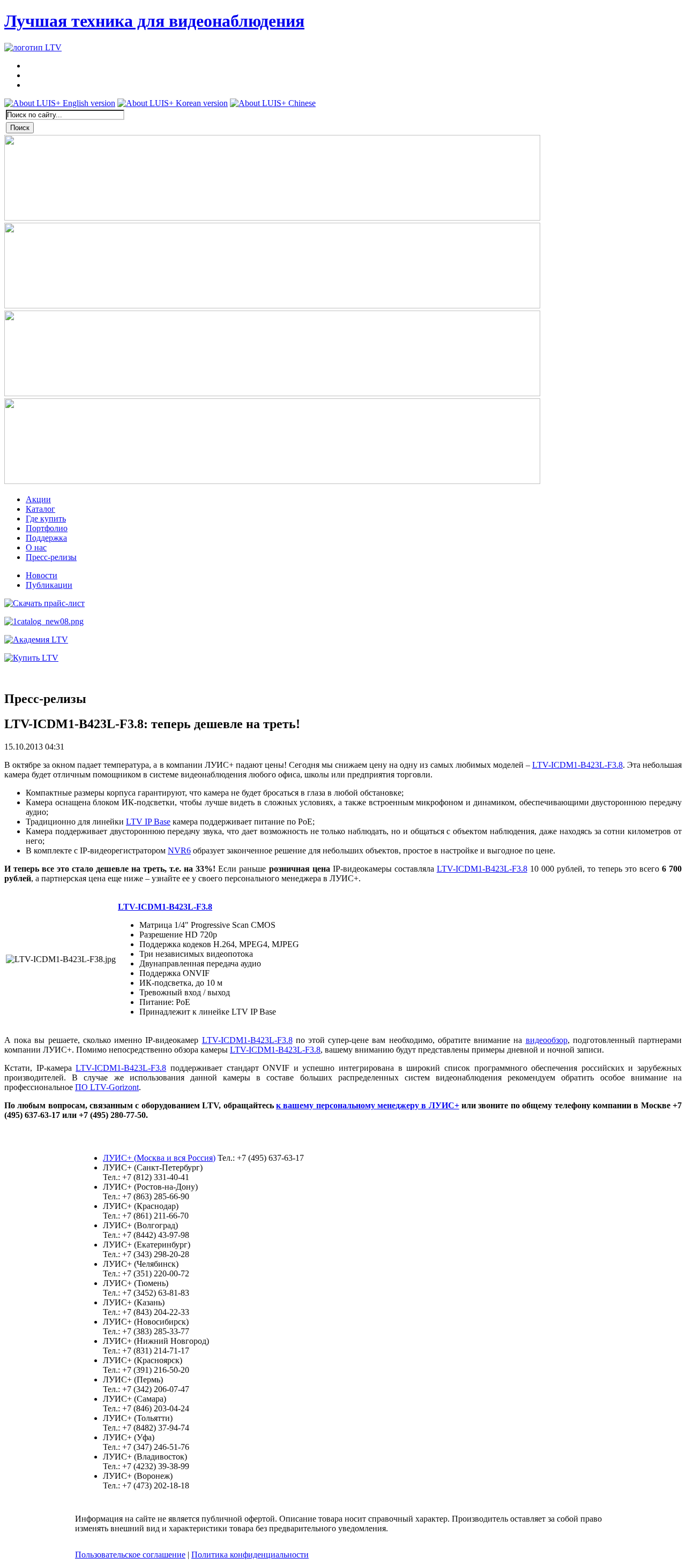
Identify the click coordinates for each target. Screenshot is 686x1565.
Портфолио (47, 528)
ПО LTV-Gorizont (107, 1087)
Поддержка (46, 537)
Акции (38, 499)
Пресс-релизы (51, 557)
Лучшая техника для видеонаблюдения (154, 21)
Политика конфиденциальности (250, 1554)
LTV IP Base (148, 821)
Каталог (40, 508)
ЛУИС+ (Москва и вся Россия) (159, 1157)
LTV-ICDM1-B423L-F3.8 (577, 764)
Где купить (46, 518)
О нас (36, 547)
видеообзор (547, 1040)
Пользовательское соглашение (130, 1554)
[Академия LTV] (36, 639)
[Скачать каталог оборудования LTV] (44, 621)
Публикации (49, 584)
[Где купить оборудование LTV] (31, 657)
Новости (41, 575)
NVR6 (179, 850)
